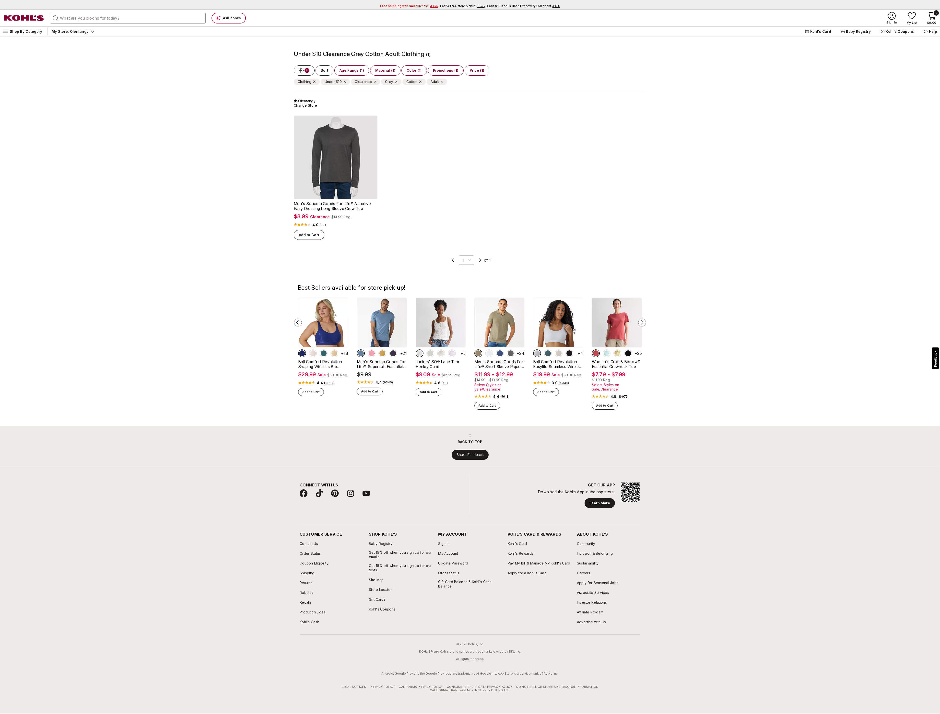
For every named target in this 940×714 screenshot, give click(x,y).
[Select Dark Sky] (361, 353)
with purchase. (409, 6)
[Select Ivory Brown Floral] (419, 353)
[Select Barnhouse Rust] (596, 353)
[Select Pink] (372, 353)
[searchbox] (128, 18)
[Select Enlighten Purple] (452, 353)
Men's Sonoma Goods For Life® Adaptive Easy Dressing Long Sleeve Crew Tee (332, 206)
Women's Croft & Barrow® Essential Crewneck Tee (616, 364)
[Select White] (537, 353)
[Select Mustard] (382, 353)
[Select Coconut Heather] (430, 353)
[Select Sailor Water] (500, 353)
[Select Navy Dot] (302, 353)
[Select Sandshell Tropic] (313, 353)
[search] (56, 18)
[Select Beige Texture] (478, 353)
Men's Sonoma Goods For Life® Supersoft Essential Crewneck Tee (381, 364)
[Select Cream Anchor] (441, 353)
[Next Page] (480, 260)
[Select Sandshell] (559, 353)
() (323, 224)
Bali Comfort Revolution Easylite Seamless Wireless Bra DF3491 (558, 364)
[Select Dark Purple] (393, 353)
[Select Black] (569, 353)
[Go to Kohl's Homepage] (24, 18)
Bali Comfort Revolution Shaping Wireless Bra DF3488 (320, 364)
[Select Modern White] (489, 353)
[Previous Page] (453, 260)
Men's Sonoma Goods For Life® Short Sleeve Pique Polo (498, 364)
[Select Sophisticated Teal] (548, 353)
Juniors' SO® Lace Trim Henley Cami (437, 364)
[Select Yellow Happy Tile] (617, 353)
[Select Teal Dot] (324, 353)
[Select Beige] (334, 353)
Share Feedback (470, 455)
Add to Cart (309, 235)
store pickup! (462, 6)
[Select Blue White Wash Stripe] (607, 353)
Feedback (935, 359)
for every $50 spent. (523, 6)
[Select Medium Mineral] (511, 353)
